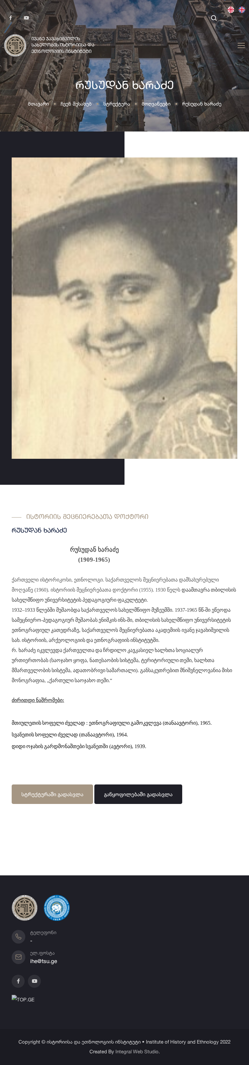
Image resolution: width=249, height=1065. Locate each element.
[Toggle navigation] (240, 45)
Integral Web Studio (137, 1051)
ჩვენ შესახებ (76, 104)
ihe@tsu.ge (43, 961)
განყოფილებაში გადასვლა (138, 794)
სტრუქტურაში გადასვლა (52, 794)
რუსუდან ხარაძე (201, 104)
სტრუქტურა (116, 104)
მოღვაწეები (156, 104)
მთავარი (38, 104)
